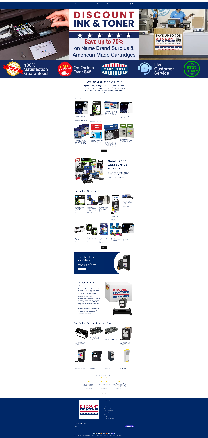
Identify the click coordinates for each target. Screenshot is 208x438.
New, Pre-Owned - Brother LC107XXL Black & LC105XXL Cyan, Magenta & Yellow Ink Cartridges (92, 209)
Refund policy (119, 435)
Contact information (113, 435)
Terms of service (99, 435)
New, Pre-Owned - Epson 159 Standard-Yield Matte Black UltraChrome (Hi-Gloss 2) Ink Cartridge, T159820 (110, 144)
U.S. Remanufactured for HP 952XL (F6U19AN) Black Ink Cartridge (80, 343)
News (105, 414)
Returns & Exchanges (108, 410)
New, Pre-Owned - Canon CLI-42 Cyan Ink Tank (96, 141)
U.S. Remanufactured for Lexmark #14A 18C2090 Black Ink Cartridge (111, 366)
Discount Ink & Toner (80, 435)
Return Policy (107, 412)
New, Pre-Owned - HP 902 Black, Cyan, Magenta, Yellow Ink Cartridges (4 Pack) (95, 119)
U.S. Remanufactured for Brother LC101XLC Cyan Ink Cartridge (95, 366)
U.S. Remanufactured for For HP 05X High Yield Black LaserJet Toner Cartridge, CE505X (111, 337)
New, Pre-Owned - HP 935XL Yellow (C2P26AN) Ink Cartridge (79, 208)
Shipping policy (106, 435)
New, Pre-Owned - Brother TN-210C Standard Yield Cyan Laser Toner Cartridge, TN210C (111, 112)
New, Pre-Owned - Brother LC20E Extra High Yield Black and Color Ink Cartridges (81, 141)
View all (104, 150)
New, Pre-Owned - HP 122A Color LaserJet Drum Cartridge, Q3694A (127, 236)
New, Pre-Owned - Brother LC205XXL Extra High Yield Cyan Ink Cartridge (103, 238)
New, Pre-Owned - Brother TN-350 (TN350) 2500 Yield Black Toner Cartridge (127, 202)
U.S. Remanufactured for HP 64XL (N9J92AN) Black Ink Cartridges (125, 343)
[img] (104, 377)
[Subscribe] (92, 426)
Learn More (82, 269)
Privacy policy (94, 435)
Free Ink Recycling (108, 408)
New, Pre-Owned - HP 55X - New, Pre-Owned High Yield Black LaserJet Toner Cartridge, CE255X (81, 117)
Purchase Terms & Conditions (110, 418)
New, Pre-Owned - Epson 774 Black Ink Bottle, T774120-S (115, 217)
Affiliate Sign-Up (107, 404)
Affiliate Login (107, 406)
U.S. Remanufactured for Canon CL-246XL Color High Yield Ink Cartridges (81, 366)
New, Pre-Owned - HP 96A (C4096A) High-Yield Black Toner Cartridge (103, 209)
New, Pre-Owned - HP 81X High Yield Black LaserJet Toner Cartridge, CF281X (126, 116)
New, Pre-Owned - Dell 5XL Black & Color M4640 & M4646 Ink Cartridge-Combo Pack (126, 140)
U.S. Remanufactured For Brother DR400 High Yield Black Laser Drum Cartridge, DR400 (95, 338)
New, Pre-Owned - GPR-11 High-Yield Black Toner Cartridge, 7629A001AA (79, 238)
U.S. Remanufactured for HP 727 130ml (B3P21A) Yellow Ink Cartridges (126, 366)
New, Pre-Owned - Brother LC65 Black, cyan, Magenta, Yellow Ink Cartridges (115, 239)
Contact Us (106, 416)
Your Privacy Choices (108, 420)
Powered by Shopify (87, 435)
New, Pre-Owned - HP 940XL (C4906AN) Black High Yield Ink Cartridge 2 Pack (92, 238)
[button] (75, 4)
